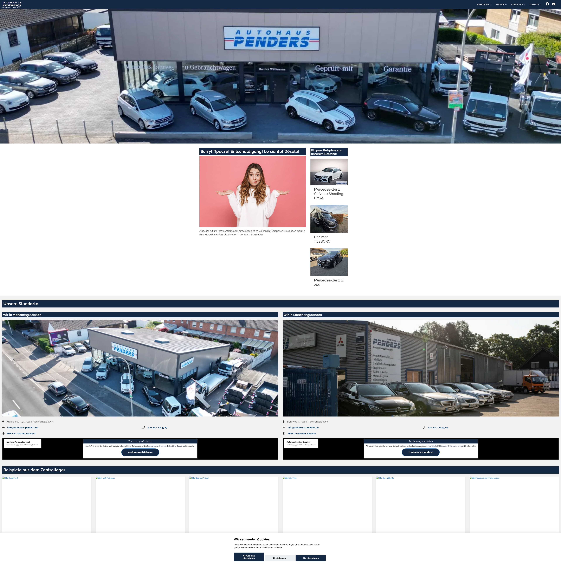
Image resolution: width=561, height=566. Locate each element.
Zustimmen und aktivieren (140, 452)
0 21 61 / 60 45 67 (158, 427)
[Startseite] (11, 5)
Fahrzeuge (483, 4)
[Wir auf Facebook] (547, 4)
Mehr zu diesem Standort (21, 433)
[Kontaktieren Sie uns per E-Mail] (553, 4)
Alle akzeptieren (311, 558)
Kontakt (534, 4)
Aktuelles (517, 4)
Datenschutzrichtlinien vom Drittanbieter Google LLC (166, 446)
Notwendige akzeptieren (249, 557)
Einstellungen (279, 558)
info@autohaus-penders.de (22, 427)
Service (500, 4)
